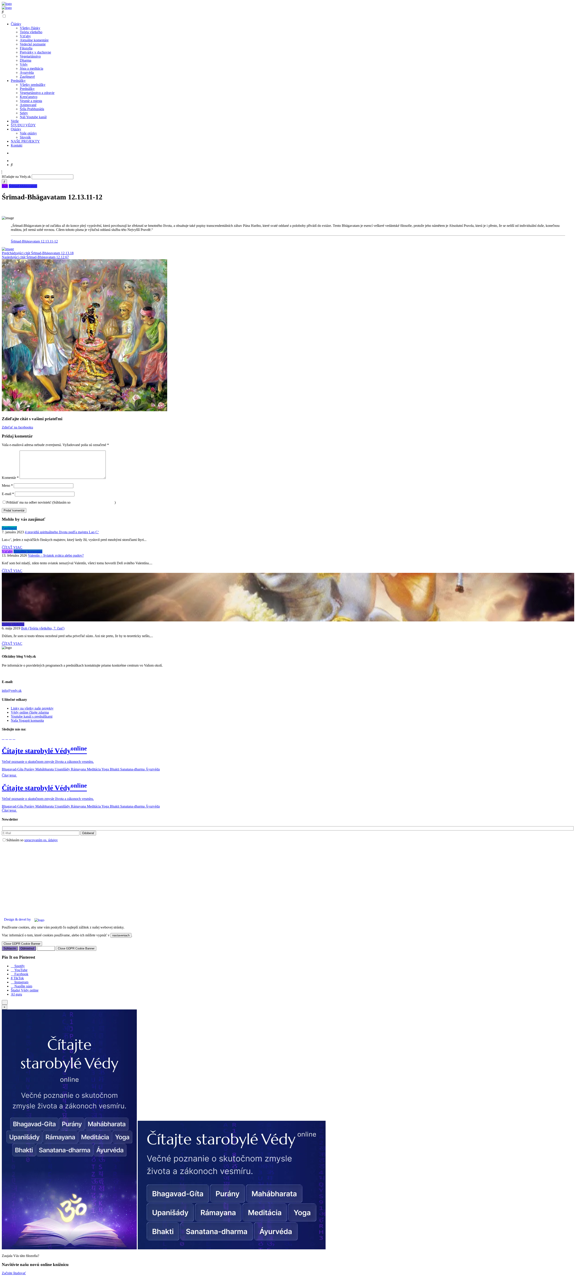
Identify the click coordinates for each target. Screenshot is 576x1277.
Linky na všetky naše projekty (32, 708)
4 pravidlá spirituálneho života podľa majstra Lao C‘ (62, 532)
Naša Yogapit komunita (27, 720)
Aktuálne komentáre (34, 40)
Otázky (16, 129)
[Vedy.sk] (7, 4)
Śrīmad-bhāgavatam (23, 186)
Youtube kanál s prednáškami (31, 716)
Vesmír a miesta (31, 101)
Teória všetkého (31, 32)
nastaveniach (121, 935)
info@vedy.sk (12, 690)
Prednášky (18, 81)
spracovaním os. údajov (41, 840)
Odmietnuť (27, 948)
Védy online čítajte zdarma (30, 712)
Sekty (24, 113)
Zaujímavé (27, 76)
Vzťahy (25, 36)
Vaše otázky (28, 133)
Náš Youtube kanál (33, 117)
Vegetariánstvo (30, 56)
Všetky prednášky (32, 85)
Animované (28, 105)
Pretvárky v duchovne (35, 52)
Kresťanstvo (28, 97)
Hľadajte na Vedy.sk (16, 177)
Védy (24, 64)
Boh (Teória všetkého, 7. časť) (42, 628)
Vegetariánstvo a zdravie (37, 93)
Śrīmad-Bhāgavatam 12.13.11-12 (34, 241)
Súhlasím (10, 948)
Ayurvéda (27, 72)
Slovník (25, 137)
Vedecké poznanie (33, 44)
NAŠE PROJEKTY (25, 141)
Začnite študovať (14, 1273)
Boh (5, 186)
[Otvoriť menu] (5, 1002)
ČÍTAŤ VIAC (12, 547)
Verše (15, 121)
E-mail (8, 494)
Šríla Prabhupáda (32, 109)
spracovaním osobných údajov (93, 502)
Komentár (10, 478)
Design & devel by (17, 919)
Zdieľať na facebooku (17, 427)
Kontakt (16, 145)
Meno (7, 485)
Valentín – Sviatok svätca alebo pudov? (56, 555)
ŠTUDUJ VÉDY (23, 125)
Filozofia (26, 48)
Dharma (25, 60)
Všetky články (30, 28)
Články (16, 24)
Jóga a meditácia (31, 68)
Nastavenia (46, 948)
